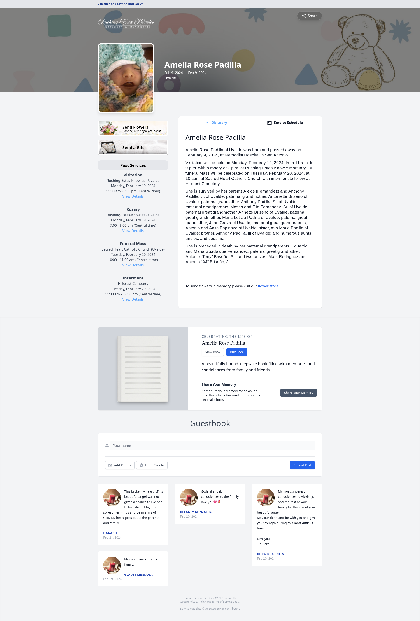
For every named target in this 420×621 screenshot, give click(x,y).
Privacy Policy (197, 601)
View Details (133, 196)
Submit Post (302, 465)
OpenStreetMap (214, 608)
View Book (212, 352)
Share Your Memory (298, 393)
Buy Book (236, 352)
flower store (268, 286)
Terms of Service (222, 601)
